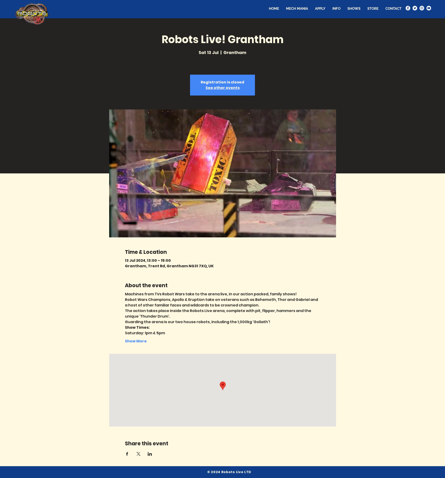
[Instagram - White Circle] (422, 8)
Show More (136, 341)
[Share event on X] (138, 454)
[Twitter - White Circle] (415, 8)
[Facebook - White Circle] (408, 8)
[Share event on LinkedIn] (150, 454)
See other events (223, 87)
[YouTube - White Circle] (428, 8)
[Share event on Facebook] (127, 454)
